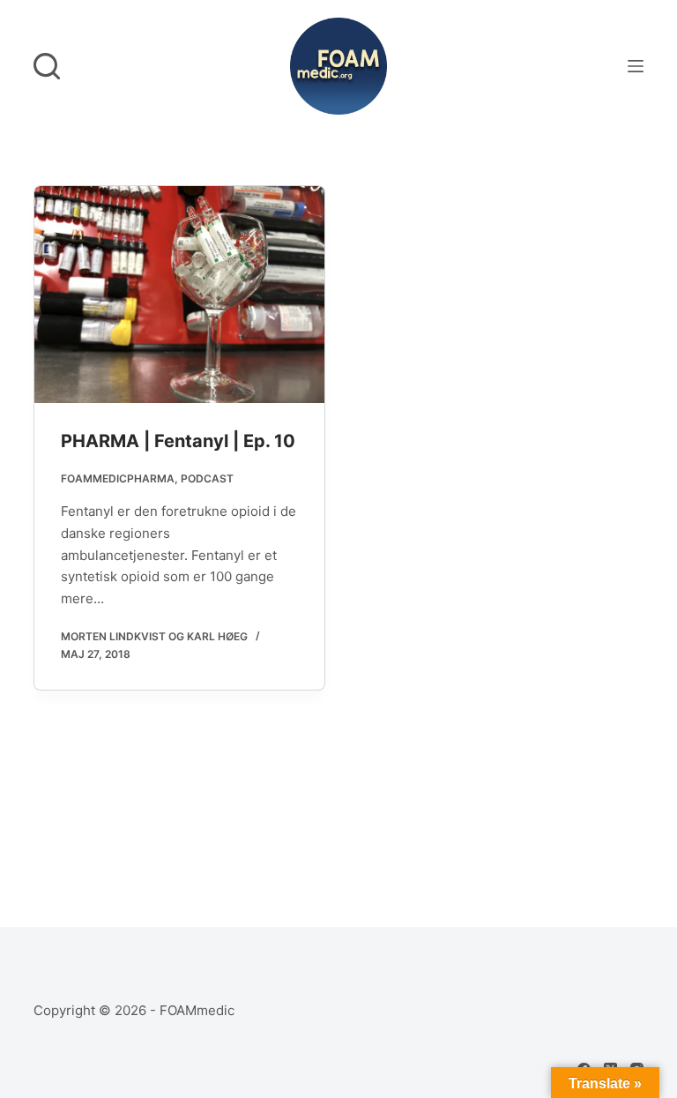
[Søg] (46, 66)
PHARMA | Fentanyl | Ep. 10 (178, 441)
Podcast (207, 478)
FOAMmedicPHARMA (118, 478)
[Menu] (636, 66)
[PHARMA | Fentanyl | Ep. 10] (179, 294)
